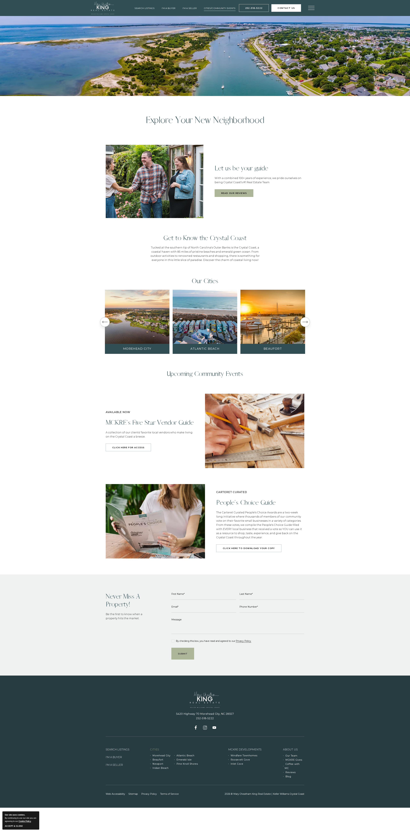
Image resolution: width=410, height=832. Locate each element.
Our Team (291, 755)
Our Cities (205, 281)
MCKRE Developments (245, 749)
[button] (105, 322)
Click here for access (128, 448)
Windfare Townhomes (244, 755)
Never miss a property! (123, 600)
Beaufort (273, 348)
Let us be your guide (241, 168)
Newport (157, 763)
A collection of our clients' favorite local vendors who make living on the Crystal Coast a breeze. (149, 434)
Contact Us (288, 9)
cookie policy (25, 821)
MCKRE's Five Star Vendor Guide (150, 422)
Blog (288, 776)
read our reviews (234, 194)
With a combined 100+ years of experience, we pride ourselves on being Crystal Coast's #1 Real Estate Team (258, 180)
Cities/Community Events (220, 8)
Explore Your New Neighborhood (205, 120)
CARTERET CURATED (231, 492)
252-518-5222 (257, 9)
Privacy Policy (149, 793)
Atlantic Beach (204, 348)
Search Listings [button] (145, 8)
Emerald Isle (184, 759)
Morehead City (137, 348)
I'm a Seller (190, 8)
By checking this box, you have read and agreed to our (213, 641)
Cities (154, 749)
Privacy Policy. (243, 641)
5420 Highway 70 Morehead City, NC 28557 (205, 713)
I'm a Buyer (169, 8)
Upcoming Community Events (205, 374)
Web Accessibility (115, 793)
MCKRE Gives (293, 759)
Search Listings (117, 749)
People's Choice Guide (246, 502)
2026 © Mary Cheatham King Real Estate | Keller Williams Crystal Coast (264, 793)
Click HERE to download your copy (249, 549)
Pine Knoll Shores (187, 763)
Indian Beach (160, 768)
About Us (293, 750)
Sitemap (133, 793)
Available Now (118, 412)
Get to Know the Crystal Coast (205, 238)
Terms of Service (169, 793)
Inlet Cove (237, 763)
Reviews (290, 772)
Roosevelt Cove (240, 759)
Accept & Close (14, 826)
